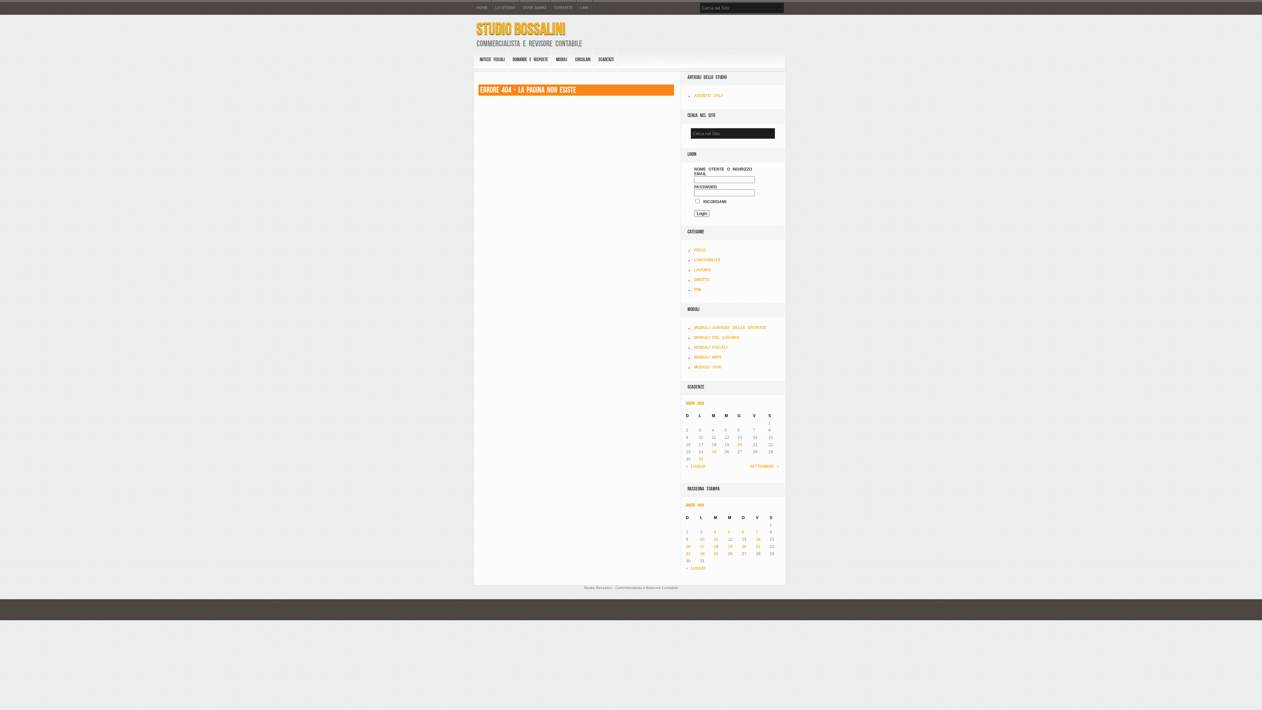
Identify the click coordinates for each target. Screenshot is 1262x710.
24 (702, 554)
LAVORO (702, 270)
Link (584, 8)
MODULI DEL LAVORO (716, 337)
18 (716, 546)
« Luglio (695, 466)
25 (714, 452)
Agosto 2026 (695, 403)
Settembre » (764, 466)
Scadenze (606, 59)
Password (705, 187)
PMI (697, 289)
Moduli (561, 59)
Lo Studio (505, 8)
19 (730, 546)
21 (758, 546)
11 (716, 539)
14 (758, 539)
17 (702, 546)
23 (688, 554)
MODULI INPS (707, 357)
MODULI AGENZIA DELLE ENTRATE (730, 327)
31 (701, 459)
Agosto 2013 (708, 95)
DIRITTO (702, 279)
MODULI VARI (707, 367)
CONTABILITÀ (707, 260)
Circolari (583, 59)
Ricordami (713, 202)
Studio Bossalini (521, 29)
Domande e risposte (530, 59)
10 (702, 539)
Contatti (563, 8)
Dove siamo (534, 8)
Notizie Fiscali (492, 59)
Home (482, 8)
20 (739, 444)
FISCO (700, 250)
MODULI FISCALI (710, 347)
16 (688, 546)
